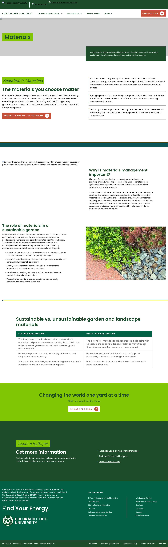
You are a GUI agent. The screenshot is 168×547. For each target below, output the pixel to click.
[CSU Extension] (39, 4)
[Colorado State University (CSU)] (16, 5)
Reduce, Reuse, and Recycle (113, 456)
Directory (139, 508)
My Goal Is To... (73, 14)
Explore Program (81, 409)
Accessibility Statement (109, 543)
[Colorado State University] (34, 520)
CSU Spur (91, 508)
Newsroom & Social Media (146, 501)
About (107, 14)
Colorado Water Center (97, 516)
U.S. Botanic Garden (144, 498)
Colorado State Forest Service (100, 512)
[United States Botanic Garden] (63, 4)
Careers (139, 512)
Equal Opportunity (130, 543)
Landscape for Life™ (17, 13)
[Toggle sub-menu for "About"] (112, 13)
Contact (139, 505)
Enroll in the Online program (23, 115)
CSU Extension (93, 501)
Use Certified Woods (109, 461)
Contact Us (150, 13)
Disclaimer (93, 543)
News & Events (93, 14)
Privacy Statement (148, 543)
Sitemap (162, 543)
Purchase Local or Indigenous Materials (119, 450)
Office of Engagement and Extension (103, 498)
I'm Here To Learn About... (49, 14)
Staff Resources (142, 516)
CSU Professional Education (99, 505)
